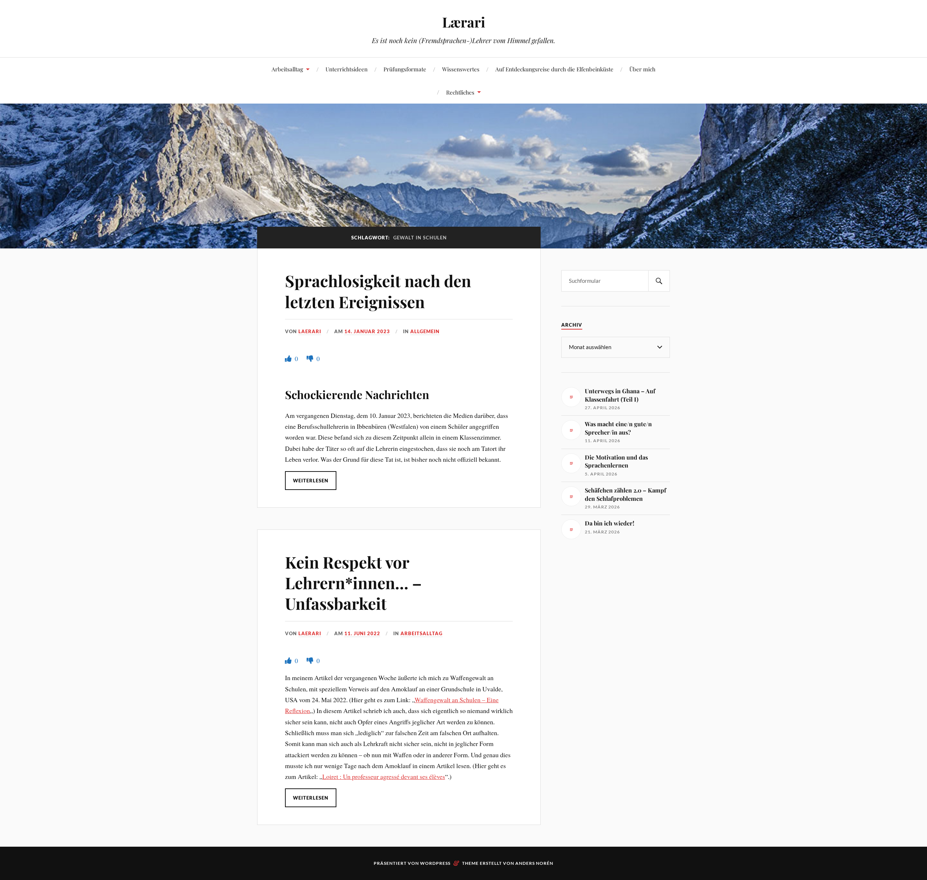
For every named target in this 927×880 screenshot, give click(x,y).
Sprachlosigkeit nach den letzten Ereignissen (378, 291)
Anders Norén (534, 863)
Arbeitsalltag (287, 69)
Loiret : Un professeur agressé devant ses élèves (383, 776)
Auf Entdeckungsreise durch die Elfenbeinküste (554, 69)
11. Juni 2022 (362, 633)
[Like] (289, 358)
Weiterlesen (310, 480)
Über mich (642, 69)
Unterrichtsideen (347, 69)
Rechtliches (460, 92)
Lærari (463, 22)
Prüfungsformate (404, 69)
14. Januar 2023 (367, 331)
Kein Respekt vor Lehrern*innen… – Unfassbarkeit (353, 582)
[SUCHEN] (659, 281)
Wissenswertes (460, 69)
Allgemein (425, 331)
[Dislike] (311, 358)
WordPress (435, 863)
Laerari (309, 331)
